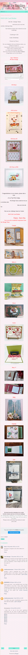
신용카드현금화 (17, 601)
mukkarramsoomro (8, 569)
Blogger (16, 653)
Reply (5, 552)
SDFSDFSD (7, 582)
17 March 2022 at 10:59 (19, 569)
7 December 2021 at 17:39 (17, 556)
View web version (14, 651)
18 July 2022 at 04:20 (15, 608)
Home (14, 648)
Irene (5, 546)
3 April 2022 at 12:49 (18, 598)
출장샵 (5, 614)
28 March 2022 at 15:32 (15, 582)
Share (2, 539)
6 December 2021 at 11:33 (13, 546)
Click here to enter (14, 532)
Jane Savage (7, 556)
